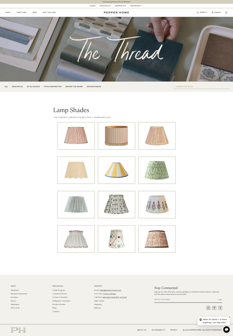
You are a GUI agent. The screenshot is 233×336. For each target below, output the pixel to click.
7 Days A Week (109, 294)
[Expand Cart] (225, 12)
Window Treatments (19, 294)
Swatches (15, 290)
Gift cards (15, 308)
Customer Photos (59, 294)
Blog (54, 308)
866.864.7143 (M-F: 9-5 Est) (115, 297)
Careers (56, 311)
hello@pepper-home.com (110, 290)
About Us (141, 330)
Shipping (98, 304)
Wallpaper (15, 304)
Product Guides (58, 304)
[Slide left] (65, 2)
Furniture (14, 297)
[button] (203, 12)
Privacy (174, 330)
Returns (97, 308)
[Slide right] (168, 2)
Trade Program (58, 290)
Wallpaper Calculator (61, 301)
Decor (13, 301)
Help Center (99, 301)
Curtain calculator (60, 297)
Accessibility (158, 330)
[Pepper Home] (116, 12)
